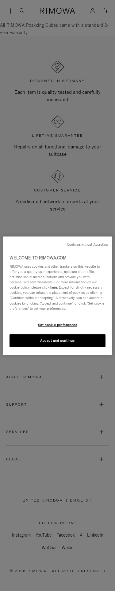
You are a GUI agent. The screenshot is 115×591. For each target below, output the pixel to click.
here (53, 287)
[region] (57, 295)
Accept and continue (57, 340)
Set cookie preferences (57, 324)
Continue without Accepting (87, 244)
